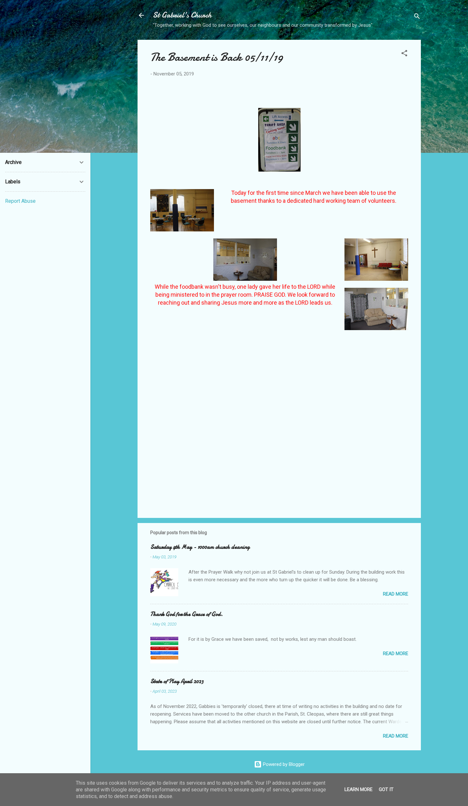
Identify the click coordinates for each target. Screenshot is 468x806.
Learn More (358, 789)
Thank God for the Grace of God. (186, 614)
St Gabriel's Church (182, 15)
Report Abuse (20, 201)
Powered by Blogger (283, 764)
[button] (404, 54)
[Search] (417, 17)
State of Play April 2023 (176, 681)
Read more (395, 594)
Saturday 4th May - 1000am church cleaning (200, 547)
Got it (386, 789)
